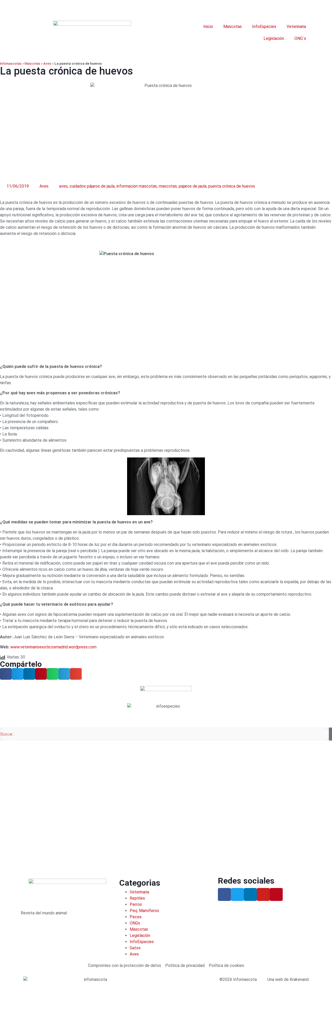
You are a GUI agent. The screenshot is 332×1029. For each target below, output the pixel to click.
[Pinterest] (276, 894)
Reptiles (137, 898)
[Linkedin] (250, 894)
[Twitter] (237, 894)
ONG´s (300, 38)
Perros (136, 904)
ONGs (135, 923)
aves (63, 186)
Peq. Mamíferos (144, 910)
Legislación (274, 38)
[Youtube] (263, 894)
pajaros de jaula (192, 186)
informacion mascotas (136, 186)
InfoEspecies (264, 26)
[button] (6, 674)
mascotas (168, 186)
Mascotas (232, 26)
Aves (47, 63)
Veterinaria (296, 26)
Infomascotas (11, 63)
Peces (136, 916)
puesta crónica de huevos (231, 186)
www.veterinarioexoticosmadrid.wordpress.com (53, 647)
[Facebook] (224, 894)
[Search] (330, 734)
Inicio (208, 26)
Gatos (135, 947)
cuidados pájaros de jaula (92, 186)
